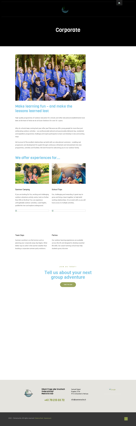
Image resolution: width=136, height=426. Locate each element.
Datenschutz (39, 418)
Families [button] (98, 71)
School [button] (97, 57)
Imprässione (90, 9)
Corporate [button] (99, 64)
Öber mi (100, 9)
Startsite (36, 9)
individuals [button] (99, 78)
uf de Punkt (48, 9)
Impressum (47, 418)
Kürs (80, 9)
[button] (68, 284)
